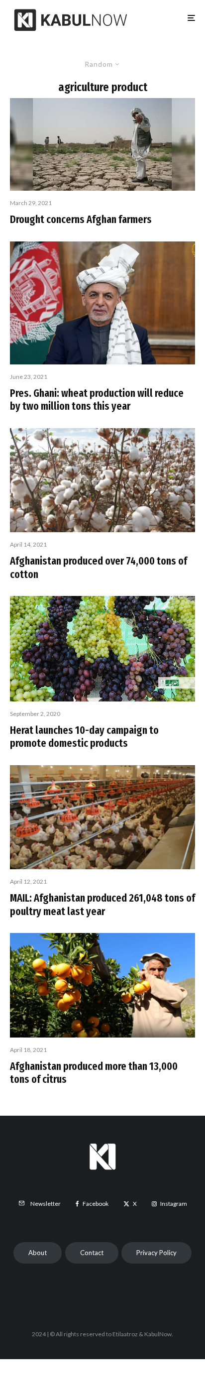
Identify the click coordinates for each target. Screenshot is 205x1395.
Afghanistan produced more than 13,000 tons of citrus (94, 1073)
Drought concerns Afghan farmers (81, 219)
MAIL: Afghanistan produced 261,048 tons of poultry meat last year (102, 905)
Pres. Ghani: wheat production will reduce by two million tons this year (97, 400)
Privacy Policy (156, 1253)
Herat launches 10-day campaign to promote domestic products (84, 737)
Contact (91, 1253)
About (37, 1253)
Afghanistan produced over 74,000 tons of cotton (98, 568)
